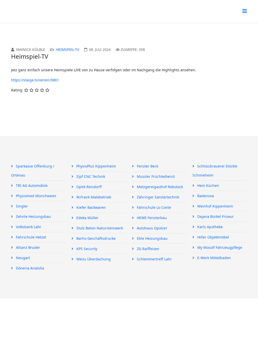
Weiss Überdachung (93, 259)
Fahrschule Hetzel (30, 237)
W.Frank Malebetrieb (93, 197)
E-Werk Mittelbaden (213, 257)
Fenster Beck (147, 166)
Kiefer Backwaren (90, 207)
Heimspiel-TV (67, 49)
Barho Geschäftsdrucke (95, 238)
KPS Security (86, 248)
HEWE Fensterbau (151, 217)
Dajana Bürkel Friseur (215, 216)
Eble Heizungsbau (152, 238)
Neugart (22, 257)
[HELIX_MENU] (244, 11)
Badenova (205, 195)
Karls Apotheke (209, 226)
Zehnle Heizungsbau (33, 216)
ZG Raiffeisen (147, 248)
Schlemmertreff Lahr (154, 259)
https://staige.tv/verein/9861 (35, 80)
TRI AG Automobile (31, 185)
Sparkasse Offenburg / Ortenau (32, 171)
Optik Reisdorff (88, 186)
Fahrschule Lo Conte (153, 207)
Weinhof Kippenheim (214, 206)
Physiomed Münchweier (35, 195)
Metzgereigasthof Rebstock (159, 186)
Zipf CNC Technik (90, 176)
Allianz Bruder (27, 247)
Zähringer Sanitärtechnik (157, 197)
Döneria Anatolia (29, 268)
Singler (21, 206)
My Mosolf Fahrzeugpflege (219, 247)
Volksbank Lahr (28, 226)
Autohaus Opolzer (151, 228)
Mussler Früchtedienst (155, 176)
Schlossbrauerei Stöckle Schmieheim (214, 171)
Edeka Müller (87, 217)
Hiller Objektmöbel (212, 237)
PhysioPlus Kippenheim (95, 166)
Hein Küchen (207, 185)
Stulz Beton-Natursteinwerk (99, 228)
